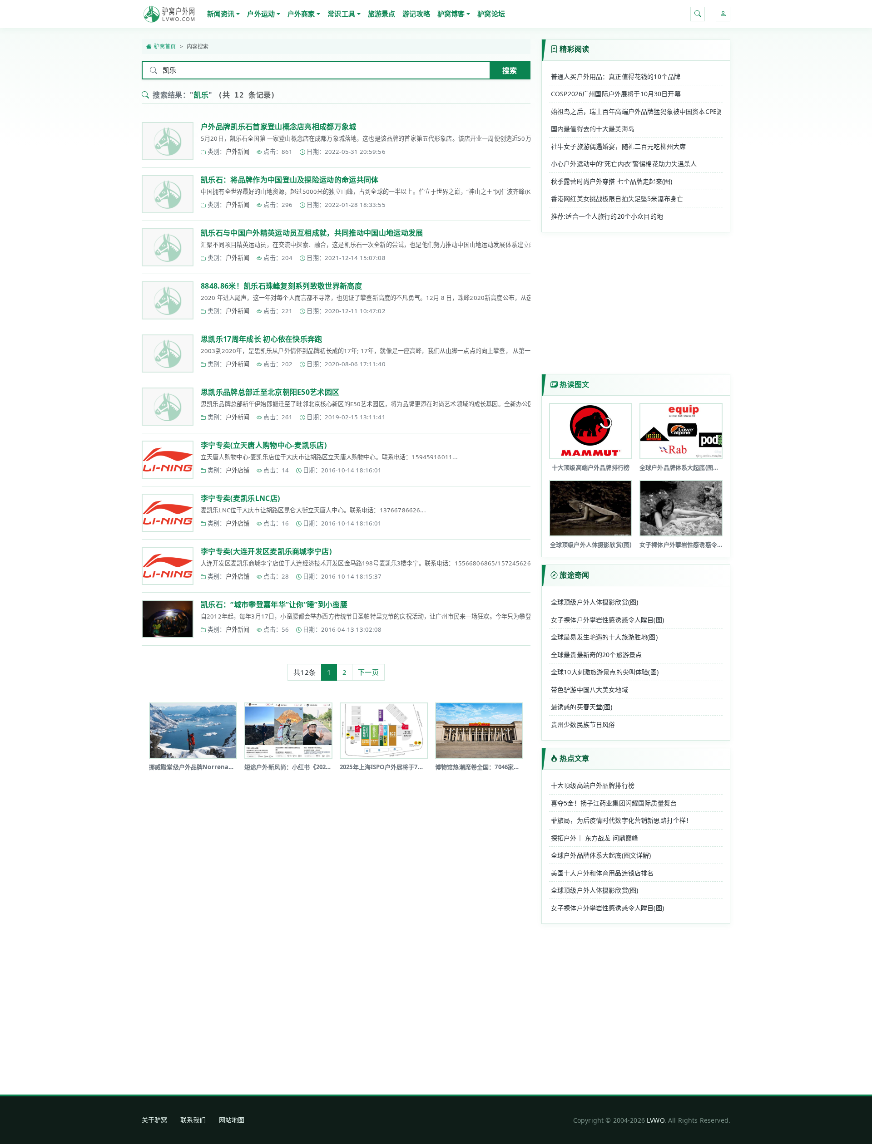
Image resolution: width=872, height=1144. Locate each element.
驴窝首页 (165, 46)
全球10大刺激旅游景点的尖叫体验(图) (605, 672)
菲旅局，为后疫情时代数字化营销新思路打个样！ (621, 820)
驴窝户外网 (169, 14)
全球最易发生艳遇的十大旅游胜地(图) (604, 637)
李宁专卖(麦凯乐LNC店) (240, 498)
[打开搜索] (697, 14)
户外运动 (261, 13)
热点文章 (574, 758)
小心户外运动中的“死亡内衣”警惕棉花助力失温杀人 (624, 163)
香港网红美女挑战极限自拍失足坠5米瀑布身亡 (617, 198)
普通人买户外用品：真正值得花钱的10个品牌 (615, 76)
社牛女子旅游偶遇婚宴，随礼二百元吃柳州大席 (618, 146)
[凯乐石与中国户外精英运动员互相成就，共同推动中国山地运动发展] (167, 247)
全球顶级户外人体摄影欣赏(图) (594, 602)
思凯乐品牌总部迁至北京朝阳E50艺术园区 (270, 392)
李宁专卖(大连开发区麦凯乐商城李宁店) (266, 551)
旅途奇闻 (574, 575)
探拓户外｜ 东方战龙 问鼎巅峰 (594, 838)
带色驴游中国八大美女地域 (589, 689)
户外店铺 (238, 470)
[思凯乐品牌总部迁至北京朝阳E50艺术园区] (167, 407)
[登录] (723, 14)
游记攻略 (416, 13)
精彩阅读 (574, 49)
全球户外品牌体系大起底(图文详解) (601, 855)
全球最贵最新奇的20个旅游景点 (596, 654)
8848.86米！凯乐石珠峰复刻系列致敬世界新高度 (281, 286)
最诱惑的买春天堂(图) (582, 706)
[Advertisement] (336, 810)
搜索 (509, 70)
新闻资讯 (221, 13)
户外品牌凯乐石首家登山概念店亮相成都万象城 (279, 127)
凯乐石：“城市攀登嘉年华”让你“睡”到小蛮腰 (274, 604)
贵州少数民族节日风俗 (583, 724)
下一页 (368, 672)
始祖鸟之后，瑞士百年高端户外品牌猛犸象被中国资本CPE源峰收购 (636, 111)
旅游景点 (382, 13)
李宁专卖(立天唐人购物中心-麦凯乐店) (264, 445)
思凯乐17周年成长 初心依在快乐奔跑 (261, 339)
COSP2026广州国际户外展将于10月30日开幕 (616, 93)
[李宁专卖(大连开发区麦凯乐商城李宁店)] (167, 566)
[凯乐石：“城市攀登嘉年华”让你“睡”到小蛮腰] (167, 619)
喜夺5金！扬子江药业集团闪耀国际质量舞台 (614, 803)
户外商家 (301, 13)
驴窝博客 (451, 13)
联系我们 (193, 1119)
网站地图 (232, 1119)
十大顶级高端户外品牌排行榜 (592, 785)
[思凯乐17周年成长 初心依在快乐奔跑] (167, 353)
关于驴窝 (155, 1119)
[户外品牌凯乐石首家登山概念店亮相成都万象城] (167, 141)
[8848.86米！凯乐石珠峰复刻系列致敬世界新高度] (167, 300)
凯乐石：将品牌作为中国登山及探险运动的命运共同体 (290, 180)
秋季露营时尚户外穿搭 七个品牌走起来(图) (611, 181)
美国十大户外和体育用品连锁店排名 (602, 873)
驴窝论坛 (491, 13)
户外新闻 (238, 151)
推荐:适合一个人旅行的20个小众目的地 (607, 216)
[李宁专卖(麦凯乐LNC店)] (167, 513)
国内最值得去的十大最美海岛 (592, 128)
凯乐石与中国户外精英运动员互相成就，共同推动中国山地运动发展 (312, 233)
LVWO (655, 1120)
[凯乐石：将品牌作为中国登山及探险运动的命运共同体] (167, 194)
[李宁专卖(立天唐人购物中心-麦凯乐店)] (167, 460)
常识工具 (341, 13)
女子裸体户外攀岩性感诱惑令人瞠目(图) (607, 619)
